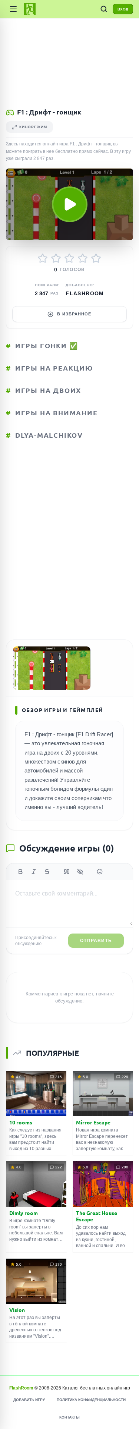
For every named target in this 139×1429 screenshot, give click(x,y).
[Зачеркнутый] (47, 871)
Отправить (96, 940)
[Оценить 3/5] (69, 258)
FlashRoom (85, 293)
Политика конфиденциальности (91, 1400)
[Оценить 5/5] (96, 258)
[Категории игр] (13, 8)
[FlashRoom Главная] (29, 8)
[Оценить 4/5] (83, 258)
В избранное (74, 314)
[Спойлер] (80, 871)
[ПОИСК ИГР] (103, 9)
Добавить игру (29, 1400)
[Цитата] (67, 871)
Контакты (69, 1417)
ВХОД (123, 9)
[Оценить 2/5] (56, 258)
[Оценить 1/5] (43, 258)
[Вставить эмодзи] (100, 871)
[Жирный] (20, 871)
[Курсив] (34, 871)
